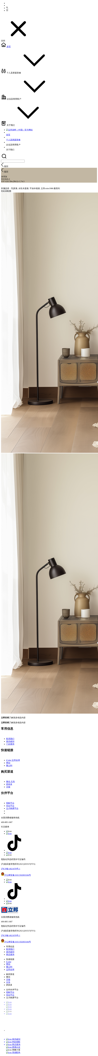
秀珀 (8, 763)
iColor (9, 760)
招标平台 (10, 803)
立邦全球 (16, 760)
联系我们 (10, 739)
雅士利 (9, 765)
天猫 (8, 787)
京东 (13, 781)
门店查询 (10, 744)
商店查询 (10, 954)
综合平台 (10, 806)
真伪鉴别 (10, 741)
